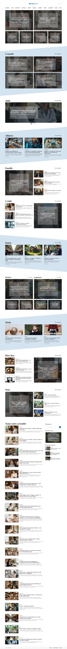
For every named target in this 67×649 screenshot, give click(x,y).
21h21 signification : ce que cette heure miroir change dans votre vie (41, 37)
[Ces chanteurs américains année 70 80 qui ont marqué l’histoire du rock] (11, 585)
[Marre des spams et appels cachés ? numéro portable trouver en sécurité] (11, 540)
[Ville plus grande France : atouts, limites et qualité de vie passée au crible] (14, 250)
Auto (7, 100)
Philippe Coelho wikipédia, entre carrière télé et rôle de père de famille (52, 173)
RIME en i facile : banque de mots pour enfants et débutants (52, 182)
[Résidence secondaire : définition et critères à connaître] (33, 250)
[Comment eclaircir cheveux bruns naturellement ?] (14, 329)
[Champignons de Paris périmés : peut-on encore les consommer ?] (10, 370)
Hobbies (8, 277)
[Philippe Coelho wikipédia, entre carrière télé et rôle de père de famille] (38, 173)
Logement (37, 277)
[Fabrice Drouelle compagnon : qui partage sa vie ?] (38, 191)
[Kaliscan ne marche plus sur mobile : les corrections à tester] (48, 448)
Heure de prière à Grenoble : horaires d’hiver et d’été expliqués (47, 19)
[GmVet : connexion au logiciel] (38, 395)
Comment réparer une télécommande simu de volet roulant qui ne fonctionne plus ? (55, 304)
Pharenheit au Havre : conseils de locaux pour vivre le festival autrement (30, 551)
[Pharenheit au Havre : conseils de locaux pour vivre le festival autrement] (11, 552)
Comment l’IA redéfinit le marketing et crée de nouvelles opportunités (33, 151)
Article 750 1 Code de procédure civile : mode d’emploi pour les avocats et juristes (55, 36)
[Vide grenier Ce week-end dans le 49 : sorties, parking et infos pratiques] (11, 618)
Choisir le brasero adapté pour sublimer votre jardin (48, 287)
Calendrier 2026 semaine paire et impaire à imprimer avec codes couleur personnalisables (30, 517)
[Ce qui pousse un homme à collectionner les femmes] (33, 329)
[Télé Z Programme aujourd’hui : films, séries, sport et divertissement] (48, 458)
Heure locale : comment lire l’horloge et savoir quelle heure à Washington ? (30, 572)
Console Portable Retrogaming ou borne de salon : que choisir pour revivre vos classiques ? (55, 454)
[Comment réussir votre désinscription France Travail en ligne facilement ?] (11, 507)
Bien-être (9, 355)
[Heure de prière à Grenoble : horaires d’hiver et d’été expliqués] (11, 441)
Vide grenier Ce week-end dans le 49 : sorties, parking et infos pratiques (30, 617)
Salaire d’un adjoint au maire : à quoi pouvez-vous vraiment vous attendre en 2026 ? (24, 215)
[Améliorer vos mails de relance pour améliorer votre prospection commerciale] (53, 143)
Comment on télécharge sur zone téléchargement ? (50, 412)
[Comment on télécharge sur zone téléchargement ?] (38, 413)
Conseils (47, 16)
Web (7, 389)
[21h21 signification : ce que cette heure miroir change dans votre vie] (11, 474)
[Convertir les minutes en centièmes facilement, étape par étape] (10, 224)
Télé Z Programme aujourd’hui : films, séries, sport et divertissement (56, 459)
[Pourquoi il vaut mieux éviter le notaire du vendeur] (53, 250)
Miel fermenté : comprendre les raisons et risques (48, 368)
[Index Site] (33, 3)
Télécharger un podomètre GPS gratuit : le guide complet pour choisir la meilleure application (24, 378)
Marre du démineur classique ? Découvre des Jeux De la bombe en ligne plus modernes (12, 36)
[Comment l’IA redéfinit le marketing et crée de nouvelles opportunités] (33, 143)
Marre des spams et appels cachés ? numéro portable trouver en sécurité (19, 403)
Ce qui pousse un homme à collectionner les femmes (31, 338)
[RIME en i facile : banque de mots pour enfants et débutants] (38, 182)
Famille (9, 168)
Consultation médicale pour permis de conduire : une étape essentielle (23, 111)
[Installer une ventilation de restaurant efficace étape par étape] (14, 143)
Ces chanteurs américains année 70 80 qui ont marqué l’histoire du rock (30, 584)
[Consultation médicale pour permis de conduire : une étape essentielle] (11, 640)
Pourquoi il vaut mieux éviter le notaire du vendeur (51, 258)
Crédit (19, 16)
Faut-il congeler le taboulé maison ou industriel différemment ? (41, 304)
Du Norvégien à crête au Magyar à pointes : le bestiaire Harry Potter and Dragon (30, 495)
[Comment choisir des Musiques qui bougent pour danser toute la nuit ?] (11, 463)
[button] (31, 123)
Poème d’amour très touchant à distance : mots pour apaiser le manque (19, 181)
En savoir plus (58, 53)
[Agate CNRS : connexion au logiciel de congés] (38, 404)
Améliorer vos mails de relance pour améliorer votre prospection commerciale (52, 152)
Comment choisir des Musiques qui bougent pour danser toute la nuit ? (26, 37)
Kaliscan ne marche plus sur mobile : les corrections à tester (56, 449)
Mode (8, 322)
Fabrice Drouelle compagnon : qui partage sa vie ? (52, 191)
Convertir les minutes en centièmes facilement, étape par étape (22, 224)
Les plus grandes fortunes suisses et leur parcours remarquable (47, 214)
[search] (58, 3)
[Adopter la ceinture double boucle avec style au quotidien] (53, 329)
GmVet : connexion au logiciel (50, 395)
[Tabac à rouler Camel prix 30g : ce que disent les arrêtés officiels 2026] (10, 361)
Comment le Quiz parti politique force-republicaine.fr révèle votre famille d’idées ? (45, 79)
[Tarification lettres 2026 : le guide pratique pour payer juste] (10, 206)
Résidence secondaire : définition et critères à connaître (33, 258)
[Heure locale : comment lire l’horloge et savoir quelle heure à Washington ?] (11, 574)
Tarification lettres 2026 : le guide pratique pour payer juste (19, 19)
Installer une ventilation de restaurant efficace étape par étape (13, 151)
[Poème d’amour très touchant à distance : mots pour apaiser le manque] (11, 529)
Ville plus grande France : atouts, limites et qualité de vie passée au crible (13, 259)
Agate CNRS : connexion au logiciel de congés (51, 404)
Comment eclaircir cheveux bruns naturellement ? (13, 338)
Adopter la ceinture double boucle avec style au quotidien (52, 338)
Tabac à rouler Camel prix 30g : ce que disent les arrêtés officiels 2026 (23, 360)
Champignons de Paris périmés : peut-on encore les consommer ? (24, 369)
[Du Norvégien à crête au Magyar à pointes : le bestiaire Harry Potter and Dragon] (11, 496)
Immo (8, 242)
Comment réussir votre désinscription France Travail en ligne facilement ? (16, 79)
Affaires (9, 135)
